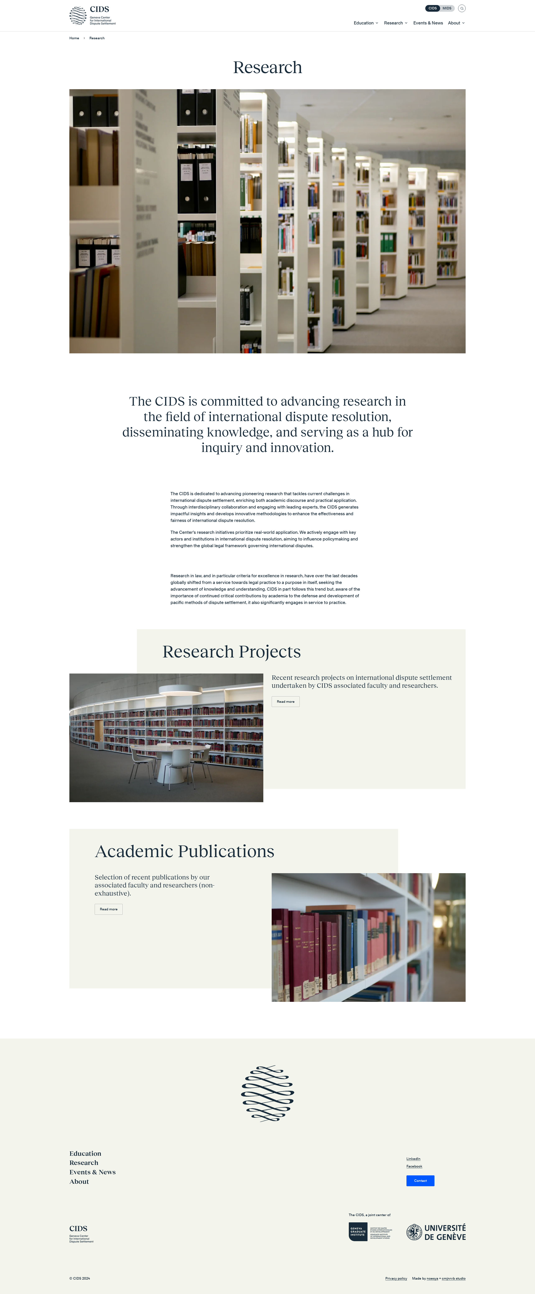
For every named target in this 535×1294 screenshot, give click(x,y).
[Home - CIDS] (94, 15)
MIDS (447, 8)
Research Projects (231, 651)
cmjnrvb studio (454, 1278)
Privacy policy (396, 1278)
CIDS (433, 8)
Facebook (414, 1166)
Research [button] (393, 23)
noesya (432, 1278)
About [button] (454, 23)
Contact (420, 1181)
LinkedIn (413, 1159)
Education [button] (364, 23)
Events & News (428, 23)
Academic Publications (185, 851)
